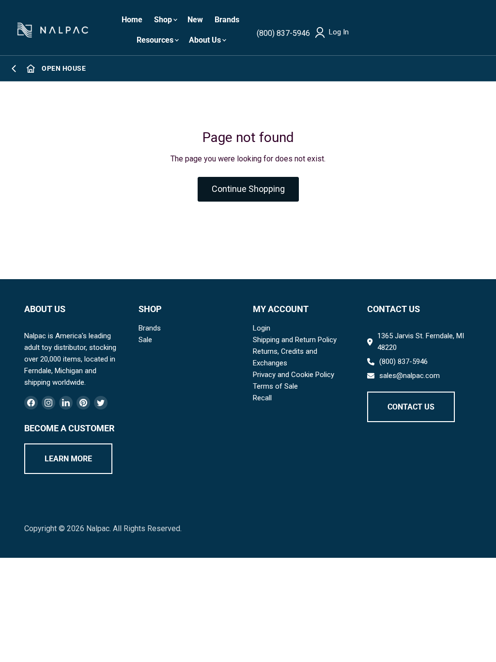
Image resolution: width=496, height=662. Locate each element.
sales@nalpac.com (409, 375)
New (195, 19)
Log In (339, 32)
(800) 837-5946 (283, 33)
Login (261, 328)
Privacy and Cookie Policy (293, 374)
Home (132, 19)
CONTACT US (411, 406)
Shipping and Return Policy (295, 339)
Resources (155, 40)
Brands (227, 19)
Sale (145, 339)
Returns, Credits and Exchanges (285, 357)
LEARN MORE (68, 458)
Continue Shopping (248, 189)
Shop (163, 19)
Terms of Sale (275, 386)
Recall (262, 398)
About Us (205, 40)
